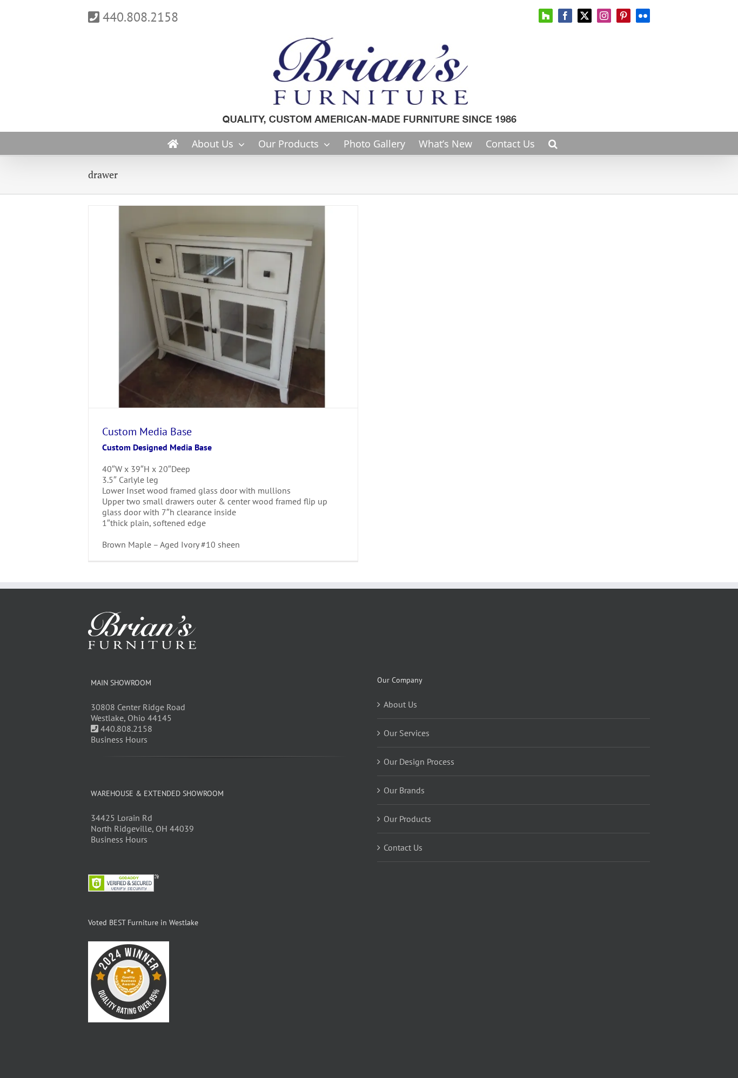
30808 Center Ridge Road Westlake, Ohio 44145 (138, 712)
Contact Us (403, 847)
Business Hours (119, 739)
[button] (553, 143)
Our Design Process (419, 761)
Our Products (407, 818)
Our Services (407, 732)
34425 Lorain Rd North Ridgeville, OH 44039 (142, 823)
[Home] (172, 143)
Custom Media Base (147, 432)
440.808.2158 (138, 17)
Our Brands (404, 790)
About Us (400, 704)
